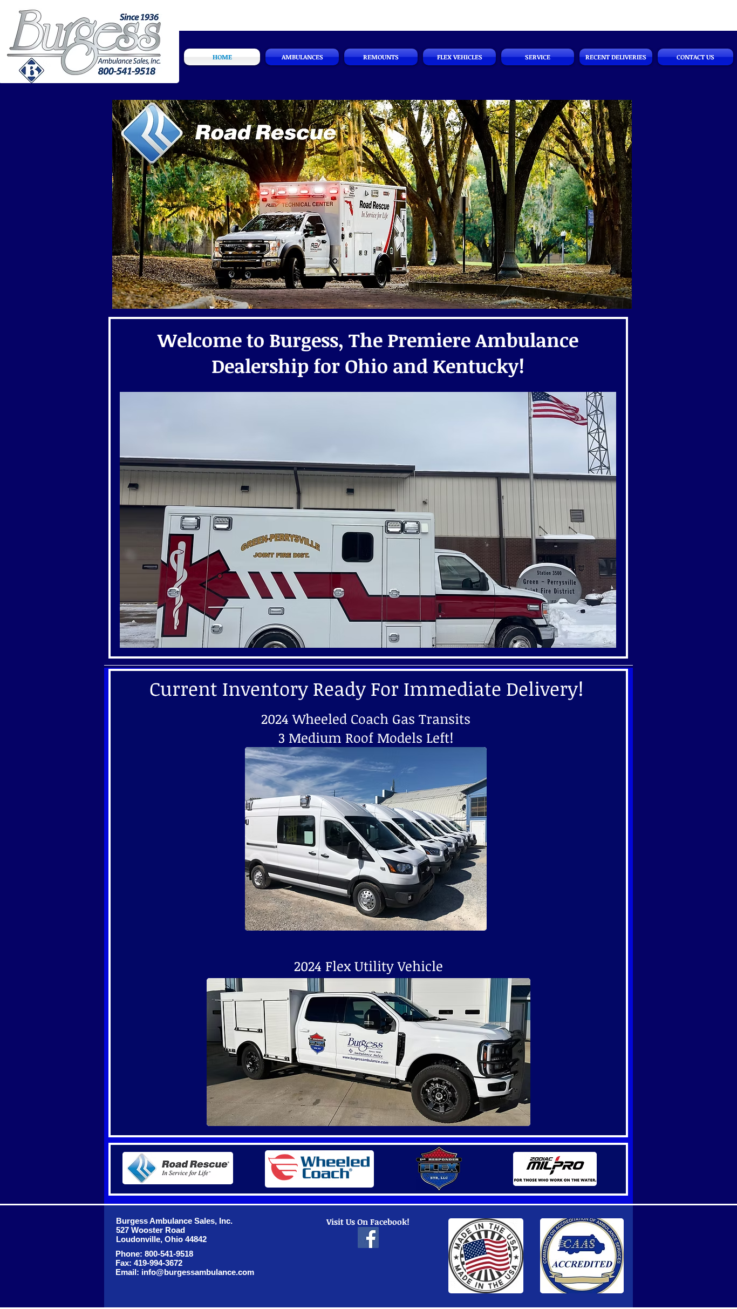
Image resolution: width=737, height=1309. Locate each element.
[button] (372, 204)
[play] (600, 631)
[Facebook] (368, 1237)
